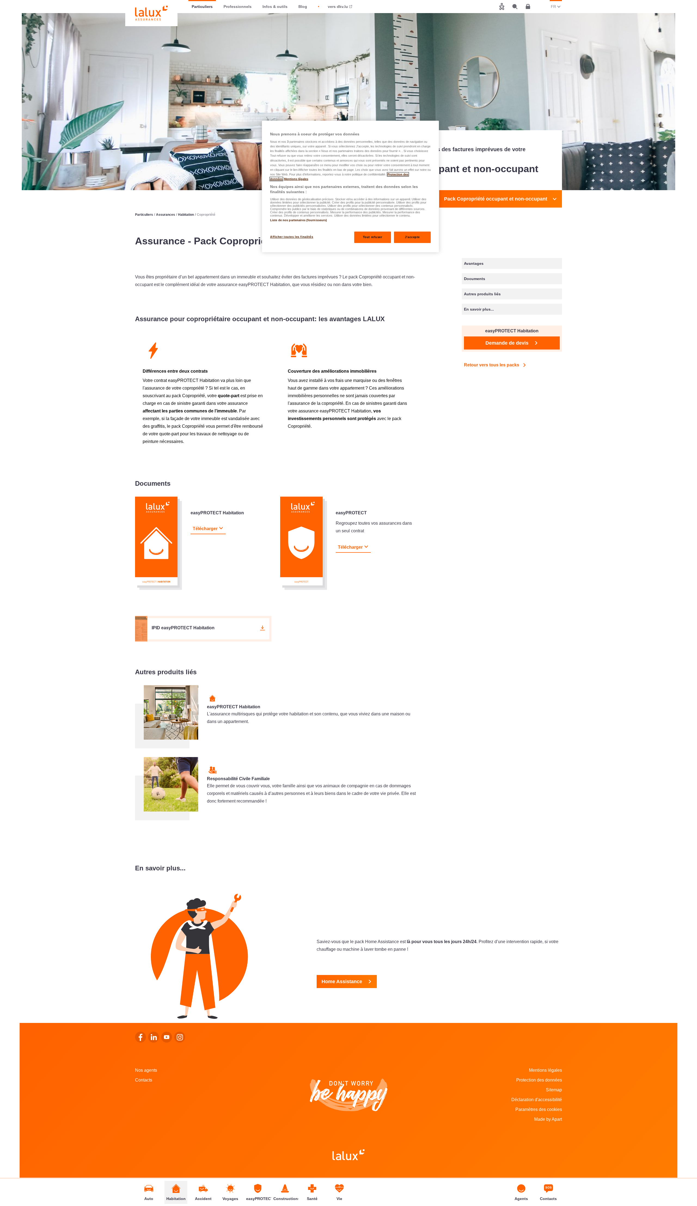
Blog (302, 6)
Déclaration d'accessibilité (536, 1099)
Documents (474, 279)
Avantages (474, 263)
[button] (203, 629)
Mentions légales (545, 1070)
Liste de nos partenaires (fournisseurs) (298, 220)
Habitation (186, 215)
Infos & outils (275, 6)
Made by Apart (548, 1119)
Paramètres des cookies (538, 1109)
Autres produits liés (482, 294)
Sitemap (554, 1089)
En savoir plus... (479, 309)
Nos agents (146, 1070)
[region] (350, 187)
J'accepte (412, 237)
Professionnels (238, 6)
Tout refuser (372, 237)
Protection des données (539, 1080)
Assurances (165, 215)
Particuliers (202, 6)
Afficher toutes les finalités (291, 236)
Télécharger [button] (205, 528)
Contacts (143, 1080)
